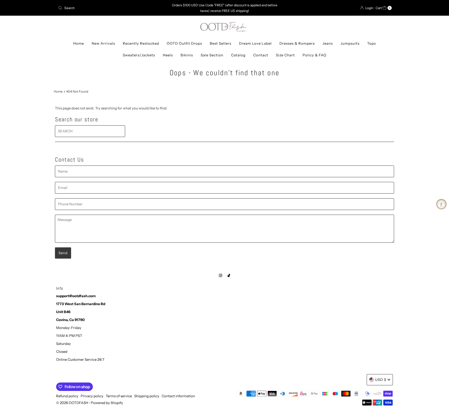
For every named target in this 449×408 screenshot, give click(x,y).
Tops (371, 43)
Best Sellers (220, 43)
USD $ (380, 379)
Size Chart (285, 55)
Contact (260, 55)
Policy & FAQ (314, 55)
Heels (168, 55)
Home (78, 43)
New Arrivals (103, 43)
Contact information (178, 396)
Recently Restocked (141, 43)
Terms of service (119, 396)
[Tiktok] (229, 275)
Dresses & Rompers (297, 43)
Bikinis (187, 55)
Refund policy (67, 396)
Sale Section (212, 55)
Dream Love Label (255, 43)
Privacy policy (92, 396)
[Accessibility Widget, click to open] (441, 204)
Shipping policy (146, 396)
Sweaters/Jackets (139, 55)
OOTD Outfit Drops (184, 43)
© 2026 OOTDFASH (72, 403)
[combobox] (111, 8)
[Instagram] (220, 275)
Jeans (327, 43)
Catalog (238, 55)
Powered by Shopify (107, 403)
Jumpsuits (349, 43)
